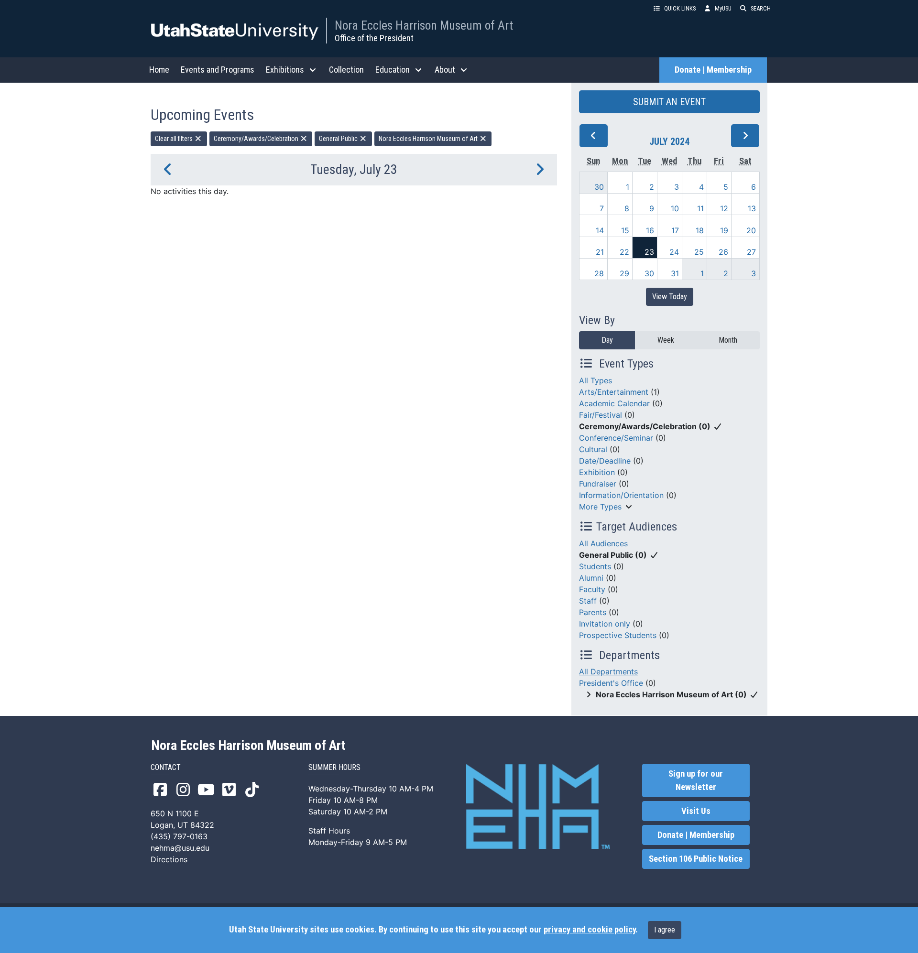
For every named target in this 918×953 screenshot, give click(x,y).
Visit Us (695, 811)
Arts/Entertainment (613, 392)
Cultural (593, 449)
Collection (346, 70)
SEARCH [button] (761, 8)
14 (600, 230)
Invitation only (604, 623)
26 (723, 252)
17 (675, 230)
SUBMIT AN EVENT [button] (669, 102)
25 (699, 252)
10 (675, 208)
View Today (669, 296)
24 (674, 252)
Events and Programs (217, 70)
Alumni (591, 578)
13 (752, 208)
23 (649, 252)
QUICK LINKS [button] (680, 8)
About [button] (445, 70)
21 (600, 252)
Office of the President (374, 38)
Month (728, 340)
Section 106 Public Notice (696, 859)
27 (751, 252)
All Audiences (603, 543)
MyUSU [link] (723, 8)
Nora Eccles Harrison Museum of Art (424, 25)
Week (665, 340)
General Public (339, 138)
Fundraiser (597, 483)
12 (724, 208)
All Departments (608, 671)
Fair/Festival (600, 415)
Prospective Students (617, 635)
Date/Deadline (605, 461)
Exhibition (597, 472)
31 (675, 273)
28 (599, 273)
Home (159, 70)
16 (650, 230)
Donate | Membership (713, 70)
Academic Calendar (614, 403)
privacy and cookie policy (589, 929)
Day (607, 340)
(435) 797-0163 (179, 836)
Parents (592, 612)
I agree (664, 929)
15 (625, 230)
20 (751, 230)
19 (724, 230)
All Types (595, 380)
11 (700, 208)
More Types (600, 506)
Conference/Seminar (616, 438)
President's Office (611, 683)
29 (624, 273)
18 (700, 230)
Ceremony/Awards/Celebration (257, 138)
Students (595, 566)
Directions (169, 859)
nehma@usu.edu (180, 848)
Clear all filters (174, 138)
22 (624, 252)
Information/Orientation (621, 495)
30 (599, 187)
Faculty (592, 589)
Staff (588, 601)
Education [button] (392, 70)
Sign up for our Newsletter (695, 780)
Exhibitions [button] (285, 70)
